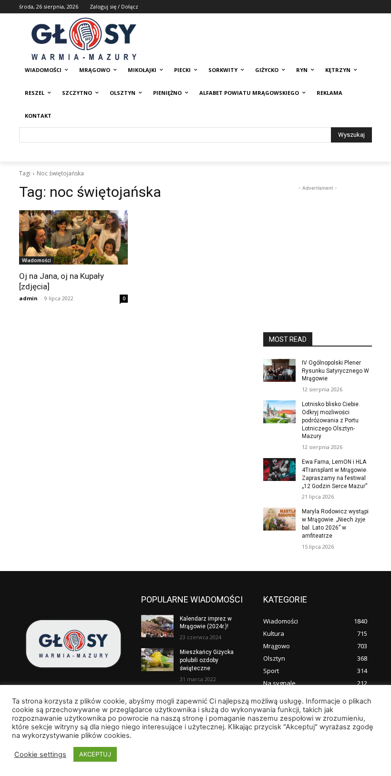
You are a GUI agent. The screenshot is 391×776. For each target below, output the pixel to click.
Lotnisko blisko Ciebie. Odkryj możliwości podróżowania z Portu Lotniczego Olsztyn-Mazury (331, 420)
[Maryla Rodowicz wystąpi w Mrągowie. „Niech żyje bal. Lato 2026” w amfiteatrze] (279, 519)
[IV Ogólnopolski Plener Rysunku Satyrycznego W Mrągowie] (279, 370)
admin (28, 298)
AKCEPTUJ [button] (95, 754)
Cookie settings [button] (40, 754)
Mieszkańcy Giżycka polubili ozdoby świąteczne (207, 660)
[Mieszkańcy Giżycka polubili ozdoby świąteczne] (157, 659)
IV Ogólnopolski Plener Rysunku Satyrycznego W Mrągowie (335, 370)
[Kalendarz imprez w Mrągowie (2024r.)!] (157, 626)
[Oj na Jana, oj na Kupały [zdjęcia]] (73, 237)
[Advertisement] (317, 240)
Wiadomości (36, 260)
